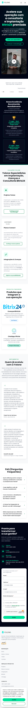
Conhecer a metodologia (14, 44)
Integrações (4, 671)
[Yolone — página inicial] (5, 2)
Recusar (14, 703)
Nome (5, 575)
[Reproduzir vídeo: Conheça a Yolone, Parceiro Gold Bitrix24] (14, 61)
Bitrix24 (3, 674)
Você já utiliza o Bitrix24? (11, 602)
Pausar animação (22, 88)
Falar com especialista (14, 39)
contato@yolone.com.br (13, 552)
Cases (3, 656)
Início (2, 651)
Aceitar (14, 700)
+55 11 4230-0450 (11, 547)
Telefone (6, 582)
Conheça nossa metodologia (14, 211)
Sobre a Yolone (5, 654)
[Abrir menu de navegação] (25, 2)
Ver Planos (14, 320)
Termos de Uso (15, 605)
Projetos (3, 666)
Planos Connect (5, 669)
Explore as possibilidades (13, 275)
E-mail (5, 589)
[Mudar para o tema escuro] (21, 2)
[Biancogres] (18, 92)
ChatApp (3, 677)
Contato (3, 659)
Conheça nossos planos (13, 243)
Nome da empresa (8, 596)
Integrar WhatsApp (14, 345)
